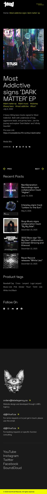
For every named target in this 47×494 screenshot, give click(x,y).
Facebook (10, 464)
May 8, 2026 (26, 210)
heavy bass (9, 106)
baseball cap (8, 283)
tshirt (35, 287)
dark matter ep (10, 103)
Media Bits (7, 141)
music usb (7, 287)
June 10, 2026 (27, 195)
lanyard (25, 283)
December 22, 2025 (29, 248)
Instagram (10, 456)
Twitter (8, 460)
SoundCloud (12, 468)
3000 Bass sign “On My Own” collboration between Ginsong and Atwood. (32, 241)
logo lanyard (35, 283)
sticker (21, 287)
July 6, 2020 (8, 109)
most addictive (23, 106)
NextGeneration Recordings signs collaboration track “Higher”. (31, 188)
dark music (23, 103)
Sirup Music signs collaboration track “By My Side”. (31, 224)
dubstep (34, 103)
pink (15, 287)
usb (40, 287)
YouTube (9, 452)
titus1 (33, 106)
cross (18, 283)
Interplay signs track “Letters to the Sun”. (31, 206)
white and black (10, 290)
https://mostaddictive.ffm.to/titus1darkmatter (22, 133)
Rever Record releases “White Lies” (31, 259)
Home (5, 13)
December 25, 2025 (29, 229)
